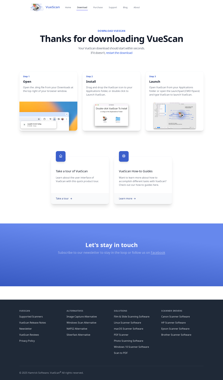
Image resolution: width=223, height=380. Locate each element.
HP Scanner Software (173, 322)
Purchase (98, 7)
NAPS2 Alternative (77, 328)
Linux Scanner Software (127, 322)
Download (82, 7)
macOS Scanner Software (128, 328)
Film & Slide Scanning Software (131, 316)
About (137, 7)
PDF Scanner (121, 334)
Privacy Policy (27, 340)
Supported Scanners (31, 316)
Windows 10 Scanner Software (131, 347)
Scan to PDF (121, 353)
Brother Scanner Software (176, 334)
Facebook (158, 252)
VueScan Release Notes (32, 322)
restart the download (119, 53)
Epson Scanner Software (175, 328)
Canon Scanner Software (175, 316)
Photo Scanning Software (128, 340)
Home (68, 7)
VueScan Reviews (29, 334)
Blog (125, 7)
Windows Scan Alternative (81, 322)
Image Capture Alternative (82, 316)
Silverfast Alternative (78, 334)
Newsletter (25, 328)
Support (113, 7)
